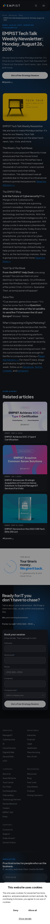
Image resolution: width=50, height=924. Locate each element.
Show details (25, 918)
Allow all (32, 910)
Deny (15, 910)
